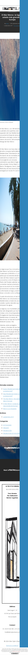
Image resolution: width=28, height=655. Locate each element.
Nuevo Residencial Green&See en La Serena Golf (13, 390)
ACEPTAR (15, 653)
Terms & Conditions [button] (12, 646)
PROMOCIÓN (7, 431)
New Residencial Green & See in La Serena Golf (13, 395)
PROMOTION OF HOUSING (11, 433)
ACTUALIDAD (7, 425)
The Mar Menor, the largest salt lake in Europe (13, 400)
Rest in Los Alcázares (9, 409)
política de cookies (16, 651)
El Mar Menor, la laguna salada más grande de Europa (13, 405)
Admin (7, 23)
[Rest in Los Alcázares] (12, 470)
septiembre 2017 (8, 417)
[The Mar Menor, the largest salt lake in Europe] (12, 448)
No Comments (17, 25)
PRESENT (6, 428)
